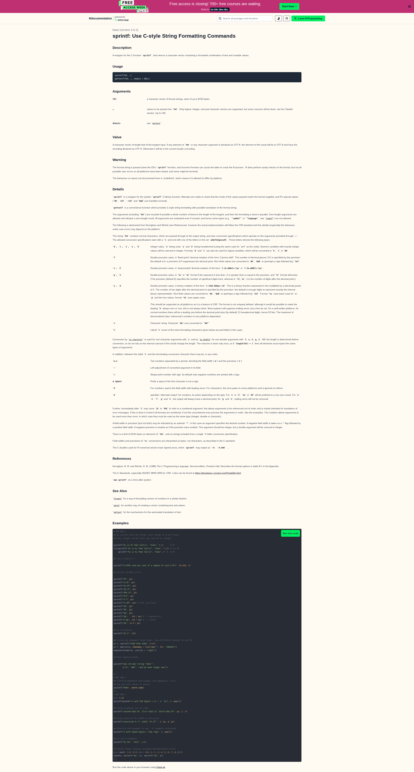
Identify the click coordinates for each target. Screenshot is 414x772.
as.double (205, 339)
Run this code (290, 533)
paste (116, 505)
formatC (118, 499)
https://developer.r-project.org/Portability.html (218, 473)
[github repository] (286, 18)
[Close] (409, 6)
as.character (136, 339)
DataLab (161, 767)
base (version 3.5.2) (125, 30)
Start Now (288, 6)
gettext (156, 123)
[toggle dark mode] (278, 18)
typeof (269, 218)
